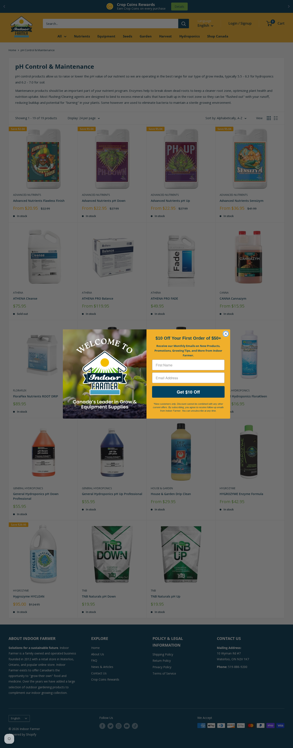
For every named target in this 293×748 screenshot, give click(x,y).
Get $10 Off (188, 392)
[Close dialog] (225, 333)
